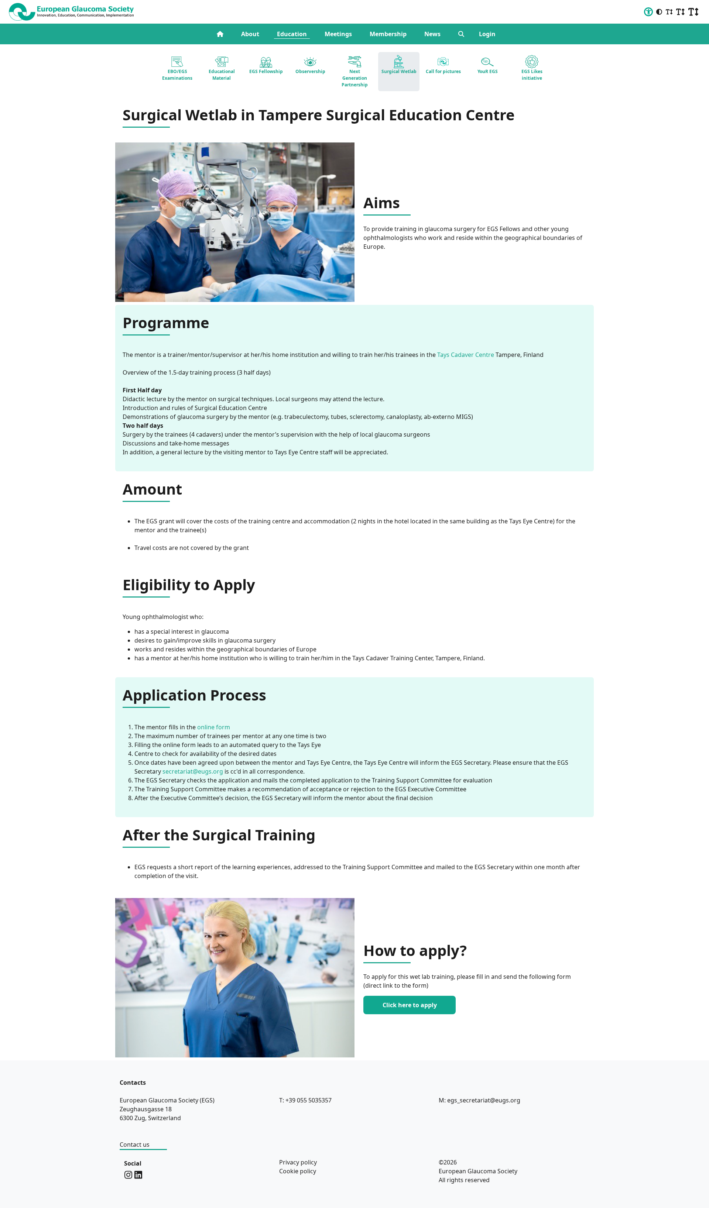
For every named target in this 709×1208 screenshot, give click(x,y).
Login (487, 34)
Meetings (338, 34)
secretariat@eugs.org (192, 771)
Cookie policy (297, 1171)
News (432, 34)
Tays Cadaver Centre (465, 355)
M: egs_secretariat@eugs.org (479, 1100)
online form (213, 727)
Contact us (135, 1144)
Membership (388, 34)
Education (292, 34)
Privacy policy (298, 1162)
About (250, 34)
